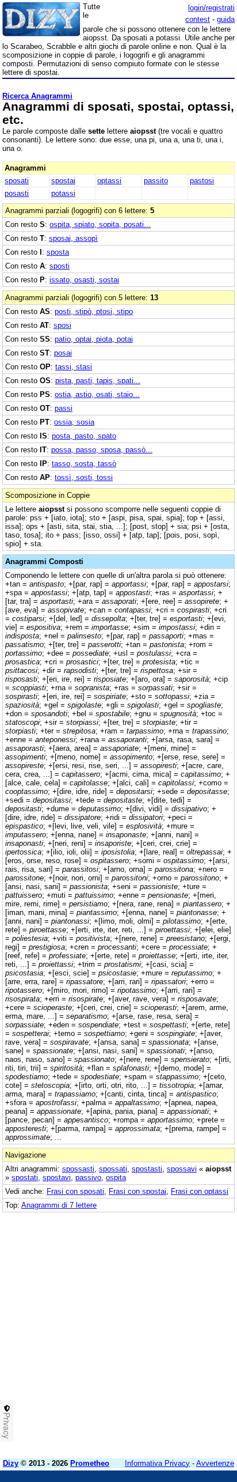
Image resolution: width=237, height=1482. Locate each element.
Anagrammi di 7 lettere (59, 1205)
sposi (62, 325)
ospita (116, 1177)
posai (63, 353)
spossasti (78, 1169)
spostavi (57, 1177)
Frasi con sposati (75, 1191)
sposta (58, 252)
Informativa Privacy (157, 1463)
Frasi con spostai (137, 1191)
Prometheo (89, 1463)
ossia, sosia (74, 422)
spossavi (182, 1169)
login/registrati (211, 7)
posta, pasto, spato (84, 436)
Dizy (10, 1463)
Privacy (7, 1425)
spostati (25, 1177)
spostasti (147, 1169)
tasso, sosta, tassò (84, 463)
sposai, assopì (73, 238)
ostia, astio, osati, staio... (97, 394)
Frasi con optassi (199, 1191)
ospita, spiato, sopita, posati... (100, 224)
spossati (113, 1169)
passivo (88, 1177)
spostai (63, 180)
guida (226, 19)
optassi (109, 180)
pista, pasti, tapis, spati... (97, 380)
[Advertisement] (118, 1331)
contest (197, 19)
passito (156, 180)
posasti (17, 193)
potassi (63, 193)
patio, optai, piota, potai (94, 339)
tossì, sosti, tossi (84, 477)
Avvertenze (215, 1463)
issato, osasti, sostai (84, 279)
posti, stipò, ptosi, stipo (94, 311)
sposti (59, 266)
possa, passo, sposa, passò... (101, 449)
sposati (17, 180)
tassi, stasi (73, 366)
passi (63, 408)
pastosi (202, 180)
